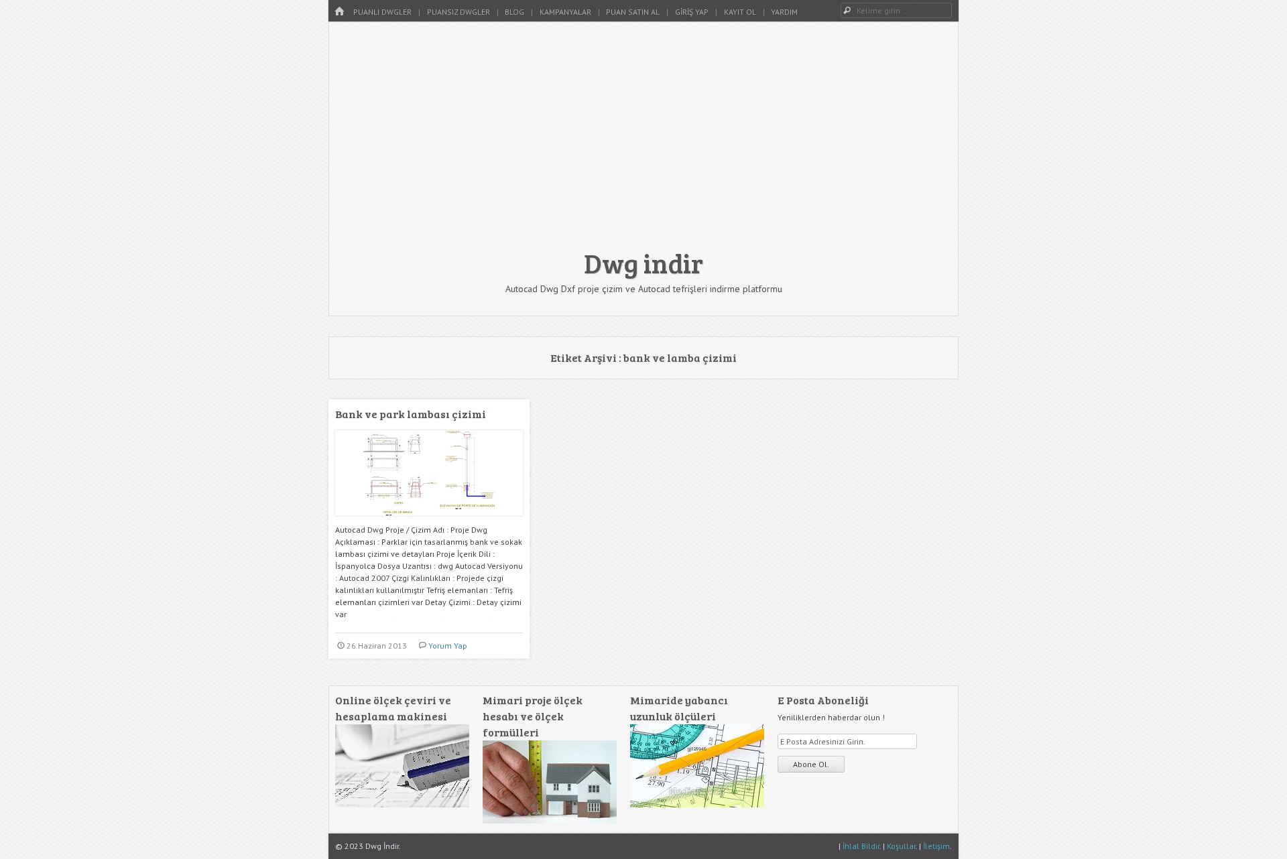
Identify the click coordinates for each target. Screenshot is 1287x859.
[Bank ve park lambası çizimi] (429, 521)
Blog (514, 12)
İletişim (936, 846)
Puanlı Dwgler (382, 12)
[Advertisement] (643, 142)
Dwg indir (643, 263)
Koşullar (901, 846)
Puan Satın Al (633, 12)
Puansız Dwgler (458, 12)
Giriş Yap (692, 12)
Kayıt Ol (740, 12)
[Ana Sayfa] (339, 11)
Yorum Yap (447, 646)
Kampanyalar (565, 12)
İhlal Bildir (861, 846)
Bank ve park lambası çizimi (410, 414)
